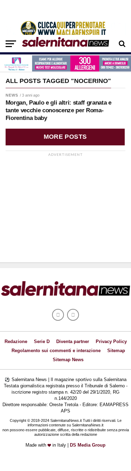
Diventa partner (72, 341)
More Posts (65, 136)
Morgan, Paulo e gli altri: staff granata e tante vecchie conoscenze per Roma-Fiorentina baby (58, 110)
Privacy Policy (111, 341)
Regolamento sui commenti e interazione (56, 350)
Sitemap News (68, 359)
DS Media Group (87, 445)
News (12, 95)
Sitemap (116, 350)
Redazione (16, 341)
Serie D (42, 341)
